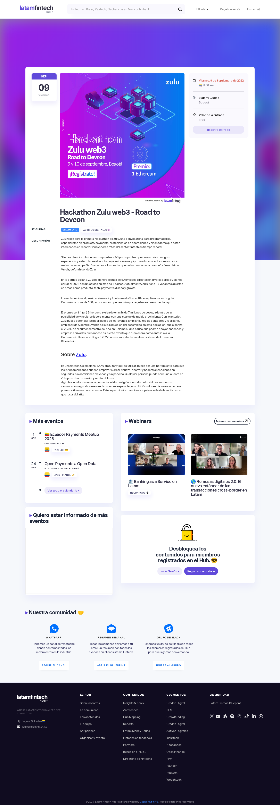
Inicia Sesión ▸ (169, 571)
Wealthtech (174, 779)
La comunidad (89, 710)
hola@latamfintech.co (34, 727)
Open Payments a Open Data (70, 464)
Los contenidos (90, 717)
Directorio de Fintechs (137, 758)
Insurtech (172, 737)
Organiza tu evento (92, 737)
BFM (169, 710)
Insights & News (133, 703)
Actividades (130, 710)
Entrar (251, 9)
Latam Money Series (136, 730)
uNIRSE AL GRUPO (168, 665)
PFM (169, 758)
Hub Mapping (131, 717)
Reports (128, 724)
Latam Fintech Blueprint (225, 703)
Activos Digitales (177, 730)
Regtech (172, 772)
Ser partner (87, 730)
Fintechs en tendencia (137, 737)
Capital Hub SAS (149, 801)
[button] (202, 9)
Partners (128, 744)
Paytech (171, 765)
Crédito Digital (175, 703)
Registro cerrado (218, 129)
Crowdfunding (175, 717)
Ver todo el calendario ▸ (63, 490)
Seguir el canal (54, 665)
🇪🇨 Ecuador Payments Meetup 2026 (71, 436)
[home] (36, 9)
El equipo (86, 724)
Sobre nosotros (90, 703)
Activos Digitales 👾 (96, 230)
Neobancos (173, 744)
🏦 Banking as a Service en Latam (152, 483)
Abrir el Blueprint (111, 665)
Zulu (81, 354)
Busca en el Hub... (134, 751)
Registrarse (228, 9)
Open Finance (175, 751)
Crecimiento (70, 230)
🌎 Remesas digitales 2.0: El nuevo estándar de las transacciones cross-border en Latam (219, 488)
